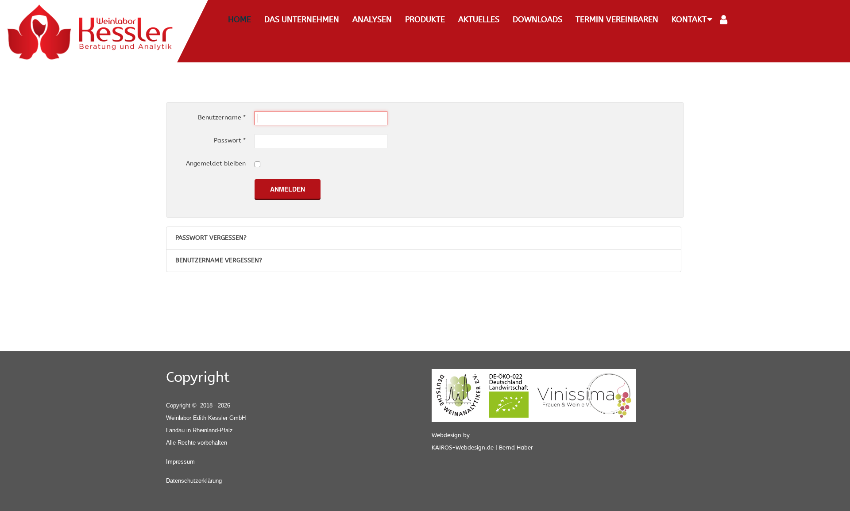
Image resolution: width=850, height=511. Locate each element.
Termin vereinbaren (617, 19)
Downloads (537, 19)
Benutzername (222, 117)
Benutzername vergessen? (218, 260)
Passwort (230, 140)
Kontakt (689, 19)
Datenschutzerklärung (194, 480)
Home (239, 19)
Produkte (425, 19)
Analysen (372, 19)
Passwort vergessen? (211, 238)
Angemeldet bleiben (216, 163)
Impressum (180, 461)
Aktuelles (478, 19)
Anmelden (287, 188)
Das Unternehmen (301, 19)
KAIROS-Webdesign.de (463, 447)
